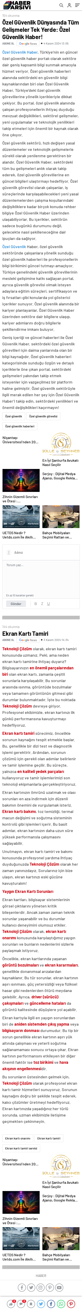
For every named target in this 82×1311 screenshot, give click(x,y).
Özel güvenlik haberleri (19, 426)
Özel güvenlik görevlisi (43, 416)
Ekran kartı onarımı (17, 1138)
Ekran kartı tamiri (48, 1138)
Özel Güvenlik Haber (20, 52)
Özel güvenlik (13, 416)
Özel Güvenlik (14, 246)
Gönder (16, 604)
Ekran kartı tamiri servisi (21, 1148)
